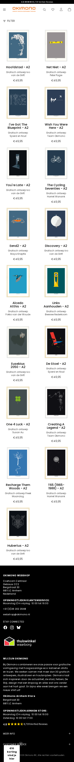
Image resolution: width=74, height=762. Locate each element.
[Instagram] (12, 627)
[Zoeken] (44, 9)
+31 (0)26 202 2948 (14, 608)
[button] (12, 753)
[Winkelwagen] (69, 9)
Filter (11, 21)
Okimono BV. (31, 755)
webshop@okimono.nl (16, 614)
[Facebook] (5, 627)
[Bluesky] (18, 627)
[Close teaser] (21, 744)
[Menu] (4, 9)
